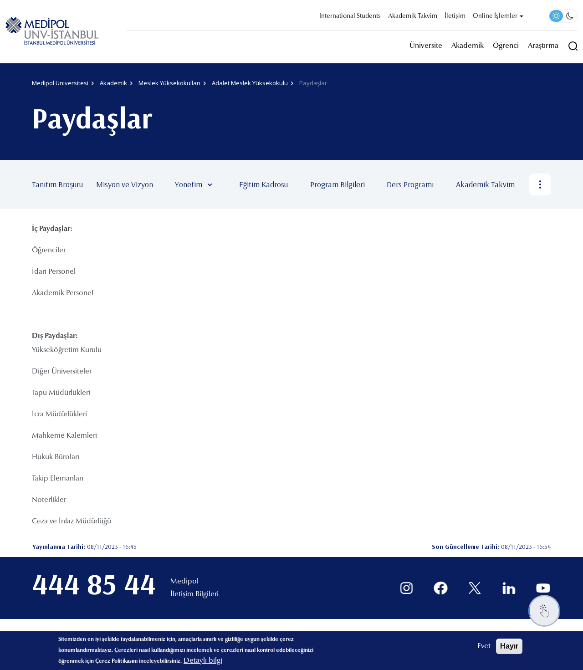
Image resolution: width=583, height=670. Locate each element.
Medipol (184, 581)
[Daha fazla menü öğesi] (540, 184)
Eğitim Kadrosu (263, 184)
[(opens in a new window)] (406, 588)
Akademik (467, 46)
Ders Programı (410, 184)
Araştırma (543, 46)
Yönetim (188, 184)
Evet (484, 646)
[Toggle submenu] (223, 184)
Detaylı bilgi (203, 661)
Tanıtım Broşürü (57, 184)
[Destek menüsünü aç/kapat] (544, 611)
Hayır (509, 646)
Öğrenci (506, 46)
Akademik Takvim (412, 16)
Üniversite (425, 46)
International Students (350, 16)
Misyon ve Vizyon (124, 184)
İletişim (455, 16)
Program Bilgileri (337, 184)
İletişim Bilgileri (194, 594)
